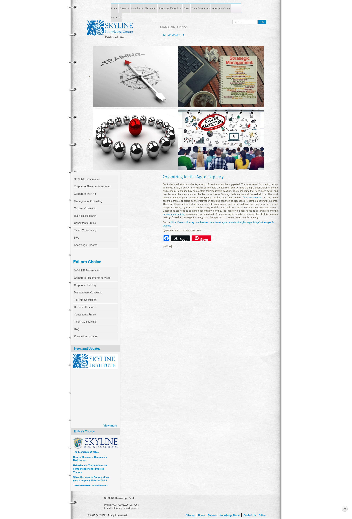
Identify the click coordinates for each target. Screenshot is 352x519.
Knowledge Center (221, 8)
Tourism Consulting (85, 208)
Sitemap (191, 515)
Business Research (85, 215)
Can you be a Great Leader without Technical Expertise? (89, 479)
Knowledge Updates (85, 245)
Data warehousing (252, 197)
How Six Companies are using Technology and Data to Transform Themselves (90, 457)
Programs (124, 8)
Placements (151, 8)
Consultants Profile (85, 223)
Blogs (186, 8)
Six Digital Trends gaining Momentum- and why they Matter (88, 469)
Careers (212, 515)
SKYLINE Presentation (87, 179)
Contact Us (249, 515)
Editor (263, 515)
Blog (76, 237)
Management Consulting (88, 201)
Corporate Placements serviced (92, 186)
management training (174, 214)
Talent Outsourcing (200, 8)
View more (110, 425)
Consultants (137, 8)
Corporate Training (85, 193)
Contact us (116, 17)
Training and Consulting (170, 8)
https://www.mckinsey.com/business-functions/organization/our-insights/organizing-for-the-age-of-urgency (218, 223)
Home (114, 8)
